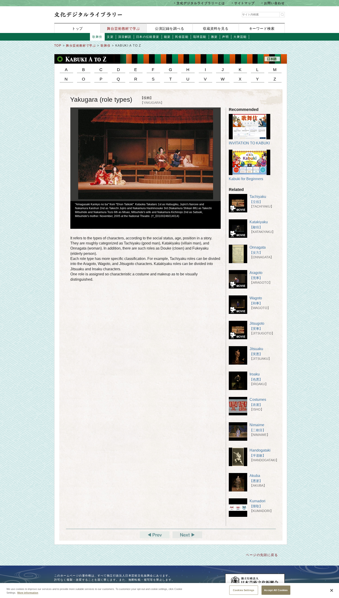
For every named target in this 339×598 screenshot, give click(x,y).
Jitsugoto (257, 323)
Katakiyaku (259, 222)
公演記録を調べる (169, 28)
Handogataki (260, 450)
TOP (57, 45)
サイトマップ (244, 3)
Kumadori (257, 501)
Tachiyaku (258, 197)
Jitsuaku (256, 349)
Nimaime (257, 425)
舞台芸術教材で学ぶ (123, 28)
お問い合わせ (274, 3)
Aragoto (256, 273)
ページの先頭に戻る (262, 555)
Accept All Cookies (276, 590)
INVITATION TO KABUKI (249, 143)
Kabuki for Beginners (246, 179)
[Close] (332, 590)
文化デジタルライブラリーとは (201, 3)
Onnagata (258, 247)
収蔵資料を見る (216, 28)
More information (27, 593)
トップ (77, 28)
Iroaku (255, 374)
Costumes (258, 400)
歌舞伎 (106, 45)
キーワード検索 (262, 28)
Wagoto (256, 298)
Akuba (255, 476)
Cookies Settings (243, 590)
